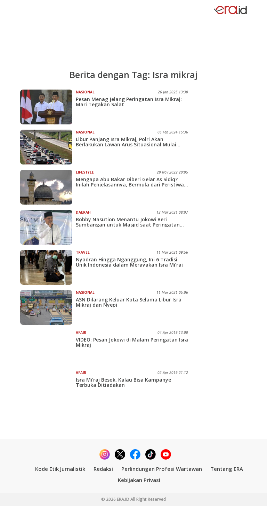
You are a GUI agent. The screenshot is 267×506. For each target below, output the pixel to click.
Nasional (85, 92)
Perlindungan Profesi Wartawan (161, 468)
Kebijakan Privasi (139, 479)
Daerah (83, 212)
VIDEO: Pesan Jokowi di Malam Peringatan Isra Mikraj (132, 342)
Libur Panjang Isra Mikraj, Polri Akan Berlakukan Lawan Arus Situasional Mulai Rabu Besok (126, 142)
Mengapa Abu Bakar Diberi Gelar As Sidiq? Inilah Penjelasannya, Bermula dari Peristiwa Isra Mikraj (130, 182)
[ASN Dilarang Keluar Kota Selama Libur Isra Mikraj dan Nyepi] (48, 307)
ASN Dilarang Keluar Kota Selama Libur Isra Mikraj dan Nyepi (128, 302)
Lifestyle (85, 172)
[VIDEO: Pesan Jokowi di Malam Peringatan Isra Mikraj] (48, 347)
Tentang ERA (226, 468)
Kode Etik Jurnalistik (60, 468)
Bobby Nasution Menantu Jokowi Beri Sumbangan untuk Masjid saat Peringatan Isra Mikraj (128, 222)
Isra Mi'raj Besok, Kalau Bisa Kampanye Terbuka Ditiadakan (123, 382)
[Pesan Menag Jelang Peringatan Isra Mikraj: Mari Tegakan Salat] (48, 107)
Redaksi (103, 468)
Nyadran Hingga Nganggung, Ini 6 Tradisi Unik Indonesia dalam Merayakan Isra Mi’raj (129, 262)
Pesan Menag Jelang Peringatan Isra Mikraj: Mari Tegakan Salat (129, 102)
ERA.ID (123, 499)
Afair (81, 332)
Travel (83, 252)
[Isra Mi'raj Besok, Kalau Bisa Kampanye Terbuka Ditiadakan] (48, 387)
